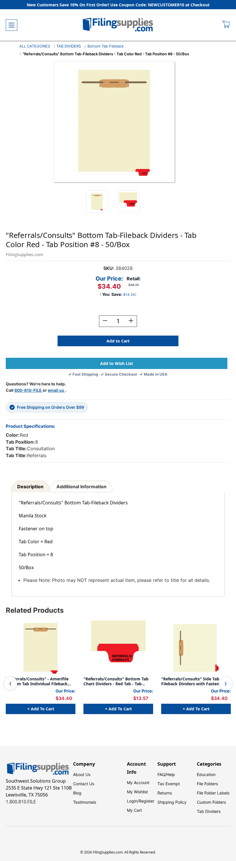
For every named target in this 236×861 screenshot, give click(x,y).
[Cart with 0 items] (226, 25)
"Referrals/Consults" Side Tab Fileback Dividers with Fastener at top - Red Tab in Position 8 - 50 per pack (195, 681)
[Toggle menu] (11, 25)
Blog (77, 792)
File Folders (207, 783)
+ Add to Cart (40, 708)
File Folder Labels (213, 792)
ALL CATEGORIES (34, 46)
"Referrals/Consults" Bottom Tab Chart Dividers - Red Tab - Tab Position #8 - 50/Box (116, 681)
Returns (164, 792)
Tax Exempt (168, 783)
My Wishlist (137, 791)
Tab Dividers (208, 811)
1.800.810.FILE (21, 801)
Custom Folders (211, 802)
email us (56, 390)
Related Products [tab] (35, 610)
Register (146, 800)
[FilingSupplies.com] (118, 25)
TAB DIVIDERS (68, 46)
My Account (138, 782)
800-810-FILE (28, 390)
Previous (10, 683)
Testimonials (84, 802)
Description (30, 486)
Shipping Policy (171, 802)
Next (226, 683)
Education (206, 774)
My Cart (134, 810)
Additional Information (81, 486)
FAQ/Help (166, 774)
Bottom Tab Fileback (105, 46)
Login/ (133, 800)
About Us (81, 774)
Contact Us (83, 783)
